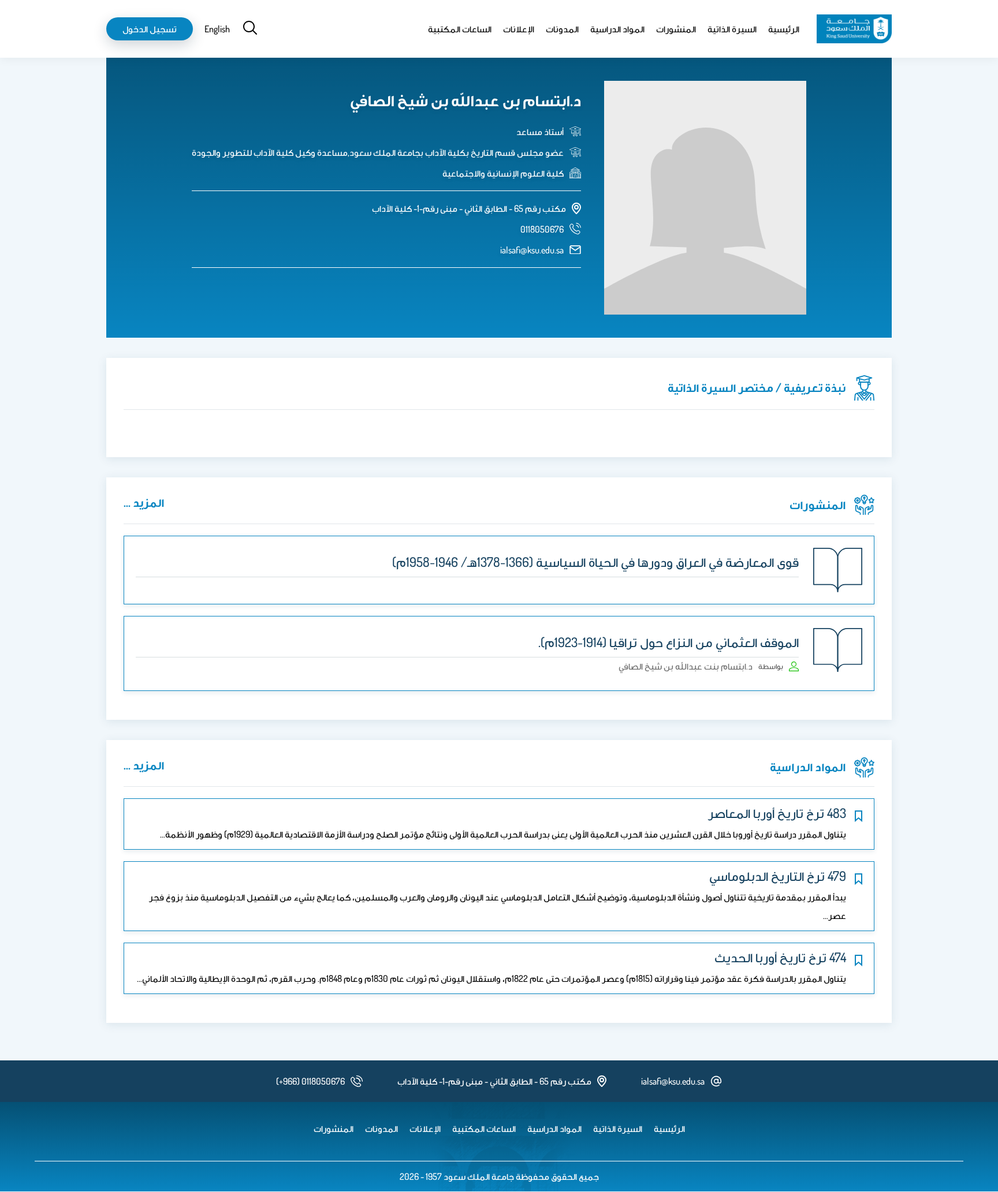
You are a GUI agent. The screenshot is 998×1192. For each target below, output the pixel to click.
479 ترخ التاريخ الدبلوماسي (777, 876)
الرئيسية (783, 29)
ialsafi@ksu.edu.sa (532, 250)
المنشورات (676, 29)
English (217, 29)
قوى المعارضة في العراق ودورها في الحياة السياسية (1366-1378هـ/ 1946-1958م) (595, 562)
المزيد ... (144, 502)
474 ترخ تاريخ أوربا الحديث (780, 957)
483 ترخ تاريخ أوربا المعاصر (777, 813)
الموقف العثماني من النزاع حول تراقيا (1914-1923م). (668, 642)
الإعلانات (518, 29)
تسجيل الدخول (149, 29)
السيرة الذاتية (732, 29)
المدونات (562, 29)
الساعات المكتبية (459, 29)
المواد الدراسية (617, 29)
